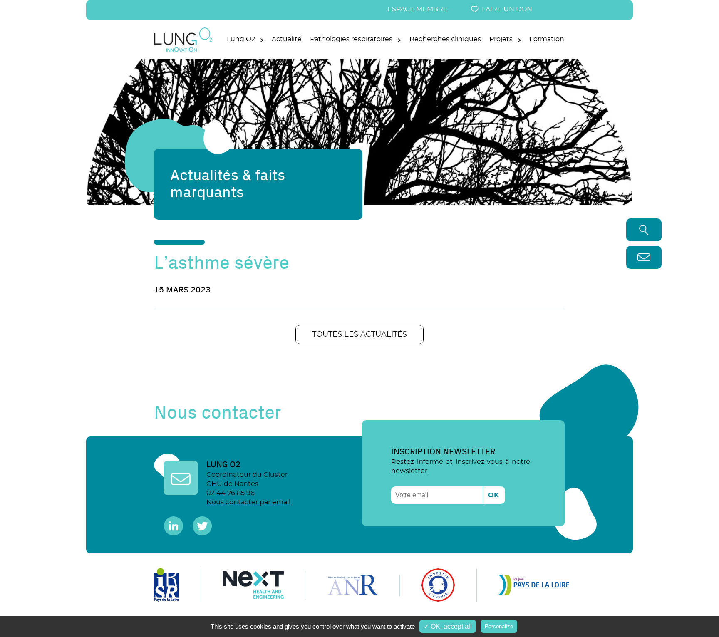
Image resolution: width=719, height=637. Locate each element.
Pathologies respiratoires (351, 39)
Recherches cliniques (445, 39)
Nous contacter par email (248, 502)
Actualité (287, 39)
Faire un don (507, 9)
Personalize (499, 626)
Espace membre (417, 9)
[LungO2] (183, 50)
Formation (546, 39)
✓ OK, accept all (448, 626)
